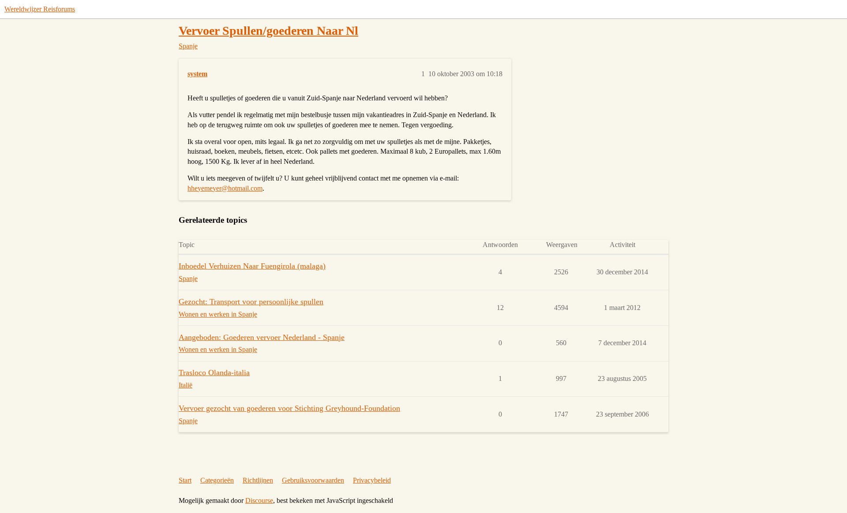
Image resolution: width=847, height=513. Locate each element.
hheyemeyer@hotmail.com (224, 188)
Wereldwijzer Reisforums (39, 9)
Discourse (259, 500)
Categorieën (217, 480)
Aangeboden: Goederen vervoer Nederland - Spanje (262, 337)
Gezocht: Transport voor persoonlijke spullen (251, 301)
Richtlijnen (258, 480)
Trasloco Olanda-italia (214, 372)
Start (185, 480)
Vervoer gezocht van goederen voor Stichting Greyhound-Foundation (289, 408)
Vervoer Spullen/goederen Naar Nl (268, 30)
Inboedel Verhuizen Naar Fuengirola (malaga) (252, 266)
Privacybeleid (372, 480)
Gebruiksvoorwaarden (313, 480)
